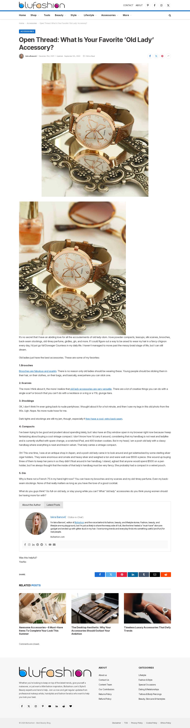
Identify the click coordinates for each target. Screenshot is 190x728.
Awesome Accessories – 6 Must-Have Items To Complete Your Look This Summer (41, 630)
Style (74, 15)
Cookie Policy (151, 723)
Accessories (108, 15)
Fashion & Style (145, 680)
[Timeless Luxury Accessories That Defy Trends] (147, 608)
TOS (126, 723)
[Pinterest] (37, 544)
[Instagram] (29, 544)
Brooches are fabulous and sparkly (37, 371)
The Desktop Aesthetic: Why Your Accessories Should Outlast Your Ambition (91, 630)
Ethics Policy (166, 723)
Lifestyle (89, 15)
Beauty (59, 15)
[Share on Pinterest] (162, 56)
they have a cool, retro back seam (104, 418)
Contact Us (104, 680)
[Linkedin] (33, 544)
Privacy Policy (137, 723)
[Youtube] (50, 544)
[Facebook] (25, 544)
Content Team (105, 684)
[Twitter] (46, 544)
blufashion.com (57, 537)
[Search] (169, 15)
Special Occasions (147, 684)
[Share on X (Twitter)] (156, 56)
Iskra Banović (31, 56)
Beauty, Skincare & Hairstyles (152, 699)
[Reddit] (41, 544)
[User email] (54, 544)
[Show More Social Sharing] (168, 56)
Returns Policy (105, 694)
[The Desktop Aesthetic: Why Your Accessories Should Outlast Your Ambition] (94, 608)
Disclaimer (116, 723)
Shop (34, 15)
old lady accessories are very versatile (91, 388)
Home (22, 15)
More (126, 15)
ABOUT (139, 5)
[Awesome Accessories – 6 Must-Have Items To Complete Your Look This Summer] (42, 608)
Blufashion (79, 522)
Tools (47, 15)
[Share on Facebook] (150, 56)
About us (103, 675)
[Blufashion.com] (42, 5)
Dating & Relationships (149, 689)
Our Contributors (106, 689)
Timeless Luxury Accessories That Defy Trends (147, 629)
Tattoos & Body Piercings (150, 694)
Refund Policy (105, 699)
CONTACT (128, 5)
